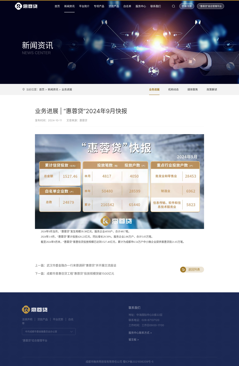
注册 (189, 6)
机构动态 (173, 89)
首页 (57, 6)
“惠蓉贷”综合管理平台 (210, 6)
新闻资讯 (69, 6)
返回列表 (194, 269)
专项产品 (99, 6)
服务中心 (141, 6)
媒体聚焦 (192, 89)
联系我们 (155, 6)
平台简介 (84, 6)
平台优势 (58, 319)
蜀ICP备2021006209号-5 (138, 361)
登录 (184, 6)
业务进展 (67, 89)
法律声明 (27, 319)
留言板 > (134, 339)
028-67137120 (150, 320)
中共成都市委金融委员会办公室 (41, 331)
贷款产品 (114, 6)
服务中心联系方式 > (140, 332)
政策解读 (212, 89)
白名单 (127, 6)
